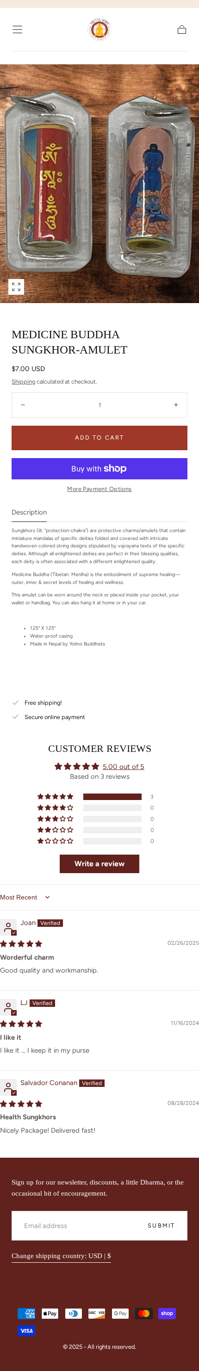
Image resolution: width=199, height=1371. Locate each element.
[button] (17, 29)
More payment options (99, 488)
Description (29, 512)
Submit (161, 1225)
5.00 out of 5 (123, 767)
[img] (21, 944)
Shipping (23, 381)
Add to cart (99, 437)
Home (20, 58)
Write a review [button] (99, 863)
